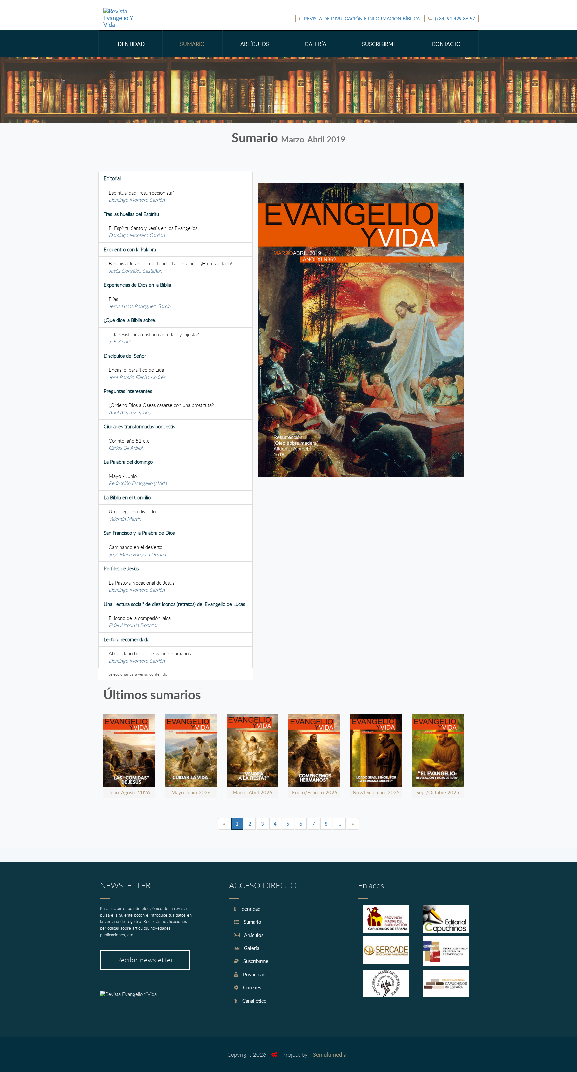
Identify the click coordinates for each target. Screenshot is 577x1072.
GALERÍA (315, 44)
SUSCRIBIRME (379, 44)
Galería (251, 948)
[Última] (353, 824)
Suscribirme (255, 961)
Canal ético (254, 1000)
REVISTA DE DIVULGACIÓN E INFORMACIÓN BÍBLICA (362, 18)
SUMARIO (192, 44)
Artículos (253, 935)
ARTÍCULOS (254, 44)
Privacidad (253, 974)
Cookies (251, 987)
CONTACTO (446, 44)
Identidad (249, 908)
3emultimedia (329, 1054)
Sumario (251, 921)
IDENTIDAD (130, 44)
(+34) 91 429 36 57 (455, 18)
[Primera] (224, 824)
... (339, 823)
